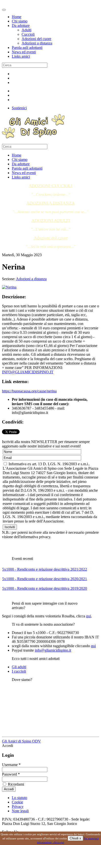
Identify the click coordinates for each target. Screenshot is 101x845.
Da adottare (21, 25)
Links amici (21, 56)
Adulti (26, 30)
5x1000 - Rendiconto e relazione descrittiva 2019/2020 (44, 588)
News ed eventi (24, 52)
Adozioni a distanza (37, 43)
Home (16, 17)
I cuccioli (19, 671)
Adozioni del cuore (36, 39)
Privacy (18, 806)
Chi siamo (19, 21)
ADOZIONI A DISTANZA (50, 203)
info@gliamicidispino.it (53, 650)
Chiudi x (75, 838)
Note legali (20, 811)
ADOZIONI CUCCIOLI (50, 185)
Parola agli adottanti (27, 47)
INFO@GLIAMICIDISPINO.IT (27, 372)
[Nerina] (9, 287)
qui (88, 616)
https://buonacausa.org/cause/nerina (29, 391)
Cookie (17, 802)
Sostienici (19, 108)
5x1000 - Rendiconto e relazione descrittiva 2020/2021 (44, 579)
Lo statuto (19, 798)
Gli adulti (19, 667)
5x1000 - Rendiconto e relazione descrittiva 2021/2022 (44, 569)
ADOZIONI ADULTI (50, 220)
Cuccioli (28, 34)
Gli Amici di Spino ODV (21, 741)
